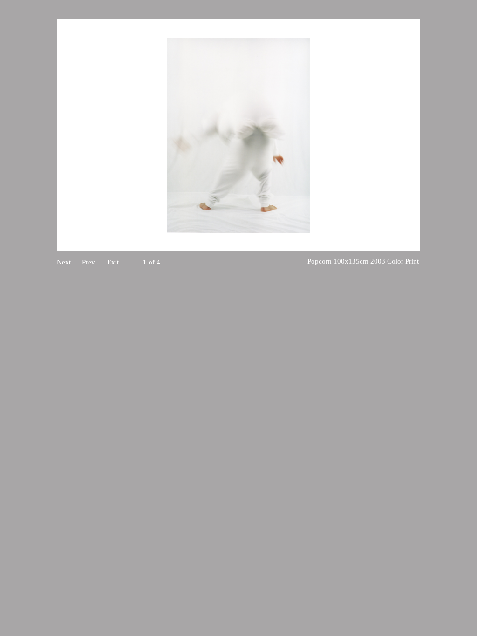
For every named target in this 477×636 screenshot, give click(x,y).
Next (64, 262)
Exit (113, 262)
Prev (88, 262)
